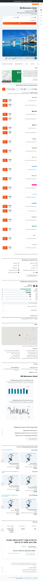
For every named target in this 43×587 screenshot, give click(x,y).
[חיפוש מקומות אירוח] (41, 10)
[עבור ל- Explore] (41, 15)
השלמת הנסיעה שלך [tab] (32, 546)
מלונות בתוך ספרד (21, 577)
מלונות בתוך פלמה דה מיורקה (30, 554)
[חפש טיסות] (41, 7)
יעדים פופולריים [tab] (24, 546)
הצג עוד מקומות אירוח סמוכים (7, 449)
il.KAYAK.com (35, 577)
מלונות (31, 577)
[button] (1, 1)
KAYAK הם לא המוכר (32, 567)
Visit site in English (17, 1)
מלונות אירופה (27, 577)
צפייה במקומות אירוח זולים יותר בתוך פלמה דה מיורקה (10, 472)
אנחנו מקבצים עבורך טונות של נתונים (29, 569)
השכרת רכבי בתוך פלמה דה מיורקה (13, 553)
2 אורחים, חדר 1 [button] (33, 20)
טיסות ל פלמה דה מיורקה (31, 553)
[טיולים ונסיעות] (41, 21)
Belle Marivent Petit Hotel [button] (32, 509)
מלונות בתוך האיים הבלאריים (13, 577)
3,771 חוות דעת (28, 11)
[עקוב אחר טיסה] (41, 18)
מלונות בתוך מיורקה (34, 578)
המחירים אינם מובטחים (15, 564)
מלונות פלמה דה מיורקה (27, 578)
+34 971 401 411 (34, 14)
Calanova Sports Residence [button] (14, 463)
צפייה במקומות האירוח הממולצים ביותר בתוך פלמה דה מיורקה (10, 496)
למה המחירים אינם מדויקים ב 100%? (29, 571)
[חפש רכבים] (41, 12)
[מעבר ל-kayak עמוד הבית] (35, 4)
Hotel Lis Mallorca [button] (33, 463)
